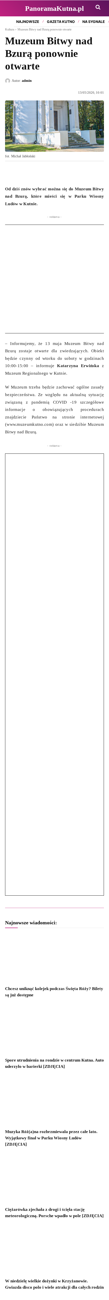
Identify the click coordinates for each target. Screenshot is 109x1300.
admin (27, 81)
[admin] (8, 80)
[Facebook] (10, 173)
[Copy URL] (57, 173)
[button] (98, 7)
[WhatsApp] (33, 173)
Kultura (9, 29)
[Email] (45, 173)
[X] (22, 173)
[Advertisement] (54, 279)
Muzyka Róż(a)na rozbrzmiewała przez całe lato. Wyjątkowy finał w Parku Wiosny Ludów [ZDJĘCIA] (51, 1138)
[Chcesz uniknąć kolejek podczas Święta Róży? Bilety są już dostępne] (54, 957)
